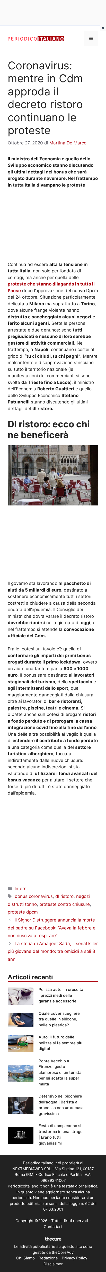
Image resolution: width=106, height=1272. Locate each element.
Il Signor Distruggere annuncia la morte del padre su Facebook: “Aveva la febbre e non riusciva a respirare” (51, 927)
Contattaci (53, 1226)
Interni (21, 888)
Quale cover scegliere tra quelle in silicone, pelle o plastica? (59, 1019)
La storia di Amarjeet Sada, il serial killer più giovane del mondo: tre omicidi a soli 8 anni (53, 951)
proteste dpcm (23, 912)
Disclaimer (53, 1263)
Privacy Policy (74, 1258)
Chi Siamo (25, 1258)
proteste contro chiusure (64, 904)
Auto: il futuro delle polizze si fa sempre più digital (60, 1043)
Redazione (48, 1258)
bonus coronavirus (34, 896)
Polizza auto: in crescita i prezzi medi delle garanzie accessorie (61, 995)
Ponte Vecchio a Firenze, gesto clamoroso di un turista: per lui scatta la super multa (61, 1072)
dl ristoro (64, 896)
